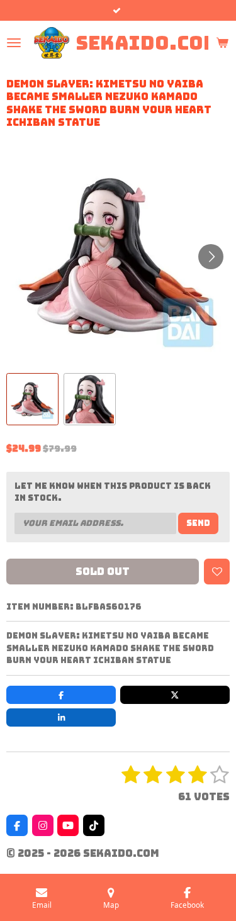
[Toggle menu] (14, 43)
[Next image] (210, 256)
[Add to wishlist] (217, 571)
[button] (32, 399)
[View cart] (222, 43)
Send (198, 523)
